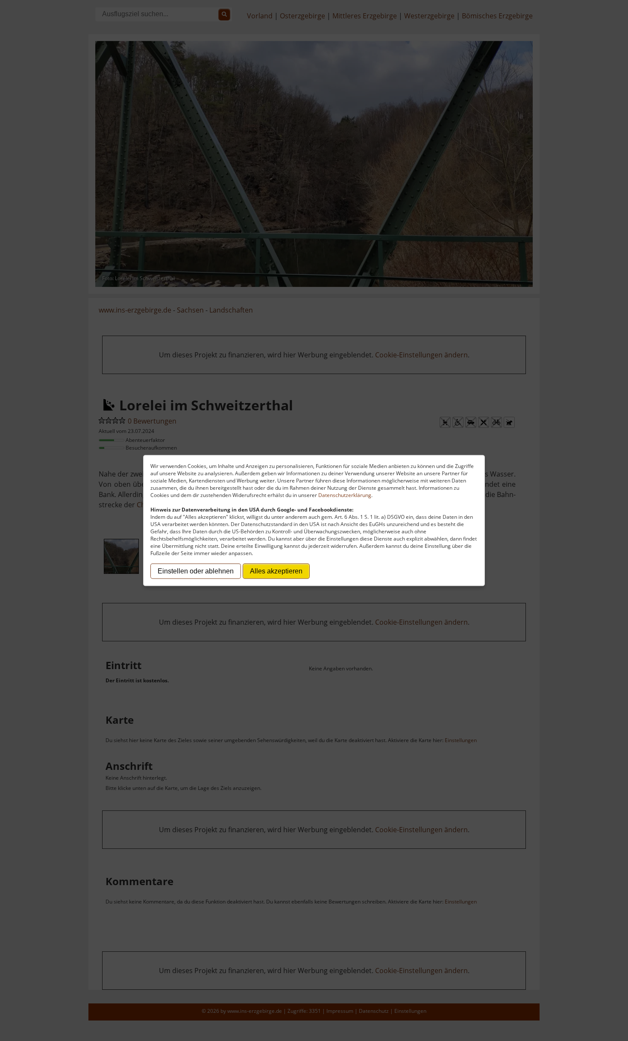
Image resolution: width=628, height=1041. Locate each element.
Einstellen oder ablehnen (196, 571)
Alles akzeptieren (276, 571)
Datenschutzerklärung (344, 495)
